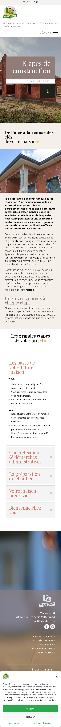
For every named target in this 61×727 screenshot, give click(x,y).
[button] (56, 676)
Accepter (30, 708)
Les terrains (47, 644)
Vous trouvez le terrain (22, 391)
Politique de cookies (17, 723)
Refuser (30, 716)
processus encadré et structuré (38, 314)
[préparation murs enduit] (30, 191)
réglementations (14, 241)
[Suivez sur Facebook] (46, 626)
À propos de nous (43, 636)
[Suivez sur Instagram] (52, 626)
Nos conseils (46, 652)
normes (26, 222)
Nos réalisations (44, 640)
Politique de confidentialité (39, 723)
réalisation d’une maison (19, 202)
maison (30, 289)
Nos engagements (43, 648)
